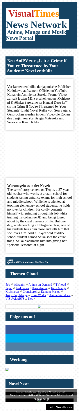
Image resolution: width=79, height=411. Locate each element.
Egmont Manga (50, 291)
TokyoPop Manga (16, 295)
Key (30, 298)
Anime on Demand (40, 284)
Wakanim (19, 284)
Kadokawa (22, 288)
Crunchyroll (30, 291)
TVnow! (61, 284)
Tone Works (38, 295)
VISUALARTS (15, 298)
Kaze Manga (58, 288)
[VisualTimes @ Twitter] (39, 338)
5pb (7, 284)
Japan (8, 288)
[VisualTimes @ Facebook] (39, 329)
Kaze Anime (39, 288)
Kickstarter (12, 291)
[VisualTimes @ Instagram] (39, 346)
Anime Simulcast (59, 295)
